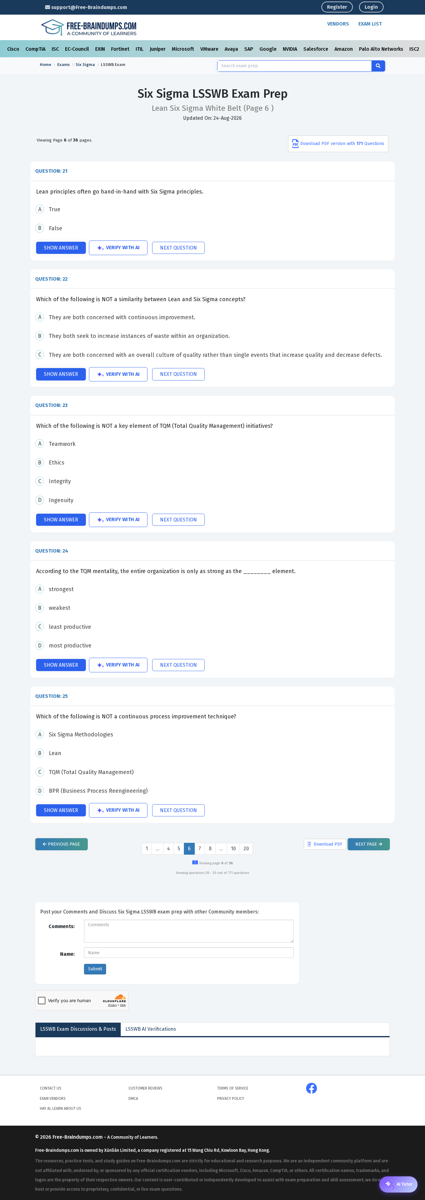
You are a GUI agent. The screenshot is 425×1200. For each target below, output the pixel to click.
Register (337, 7)
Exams (63, 64)
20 (246, 849)
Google (268, 49)
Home (45, 64)
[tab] (212, 171)
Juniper (158, 49)
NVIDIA (290, 49)
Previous (63, 844)
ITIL (140, 49)
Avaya (232, 49)
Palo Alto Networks (381, 49)
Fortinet (121, 49)
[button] (212, 171)
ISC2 (414, 49)
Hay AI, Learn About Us (60, 1108)
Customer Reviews (145, 1088)
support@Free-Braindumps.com (88, 7)
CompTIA (36, 49)
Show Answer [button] (61, 248)
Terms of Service (232, 1088)
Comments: (62, 926)
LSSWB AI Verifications (150, 1029)
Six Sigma (85, 64)
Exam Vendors (53, 1098)
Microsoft (183, 49)
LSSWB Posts (78, 1029)
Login (371, 7)
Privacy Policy (230, 1098)
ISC (56, 49)
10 (233, 849)
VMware (210, 49)
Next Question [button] (178, 248)
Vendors (338, 24)
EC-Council (77, 49)
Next (366, 844)
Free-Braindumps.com (78, 1137)
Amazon (344, 49)
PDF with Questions (342, 143)
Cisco (14, 49)
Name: (67, 954)
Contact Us (50, 1088)
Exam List (370, 24)
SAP (249, 49)
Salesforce (316, 49)
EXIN (100, 49)
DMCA (133, 1098)
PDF (328, 844)
